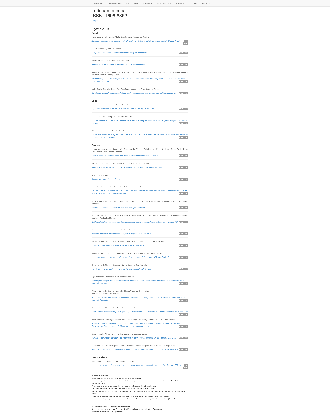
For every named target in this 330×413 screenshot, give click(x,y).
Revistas (179, 3)
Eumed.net (97, 3)
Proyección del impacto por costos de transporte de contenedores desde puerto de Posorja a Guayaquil (134, 337)
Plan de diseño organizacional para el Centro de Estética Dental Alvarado (121, 269)
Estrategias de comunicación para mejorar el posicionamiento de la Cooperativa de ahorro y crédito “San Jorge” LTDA (140, 311)
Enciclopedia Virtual (142, 3)
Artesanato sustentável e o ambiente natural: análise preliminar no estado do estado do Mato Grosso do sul (135, 41)
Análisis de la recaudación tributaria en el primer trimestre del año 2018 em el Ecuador (127, 167)
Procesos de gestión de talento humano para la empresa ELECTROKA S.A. (122, 233)
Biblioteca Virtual (163, 3)
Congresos (192, 3)
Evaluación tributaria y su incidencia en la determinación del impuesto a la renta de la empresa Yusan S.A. (135, 349)
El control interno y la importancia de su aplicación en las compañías (119, 245)
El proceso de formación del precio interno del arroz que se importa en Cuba (123, 108)
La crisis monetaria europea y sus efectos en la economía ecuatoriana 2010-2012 (125, 155)
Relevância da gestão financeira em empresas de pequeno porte (118, 64)
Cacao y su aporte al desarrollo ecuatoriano (109, 179)
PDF (186, 41)
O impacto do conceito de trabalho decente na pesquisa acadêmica (119, 52)
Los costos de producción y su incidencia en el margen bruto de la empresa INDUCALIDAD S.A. (131, 257)
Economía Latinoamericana (118, 3)
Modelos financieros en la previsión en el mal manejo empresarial (118, 207)
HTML (185, 44)
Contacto (206, 3)
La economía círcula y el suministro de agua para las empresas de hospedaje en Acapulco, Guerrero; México (136, 365)
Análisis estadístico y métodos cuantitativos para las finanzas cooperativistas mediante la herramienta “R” (135, 222)
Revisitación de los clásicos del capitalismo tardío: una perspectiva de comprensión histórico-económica (134, 93)
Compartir (96, 20)
